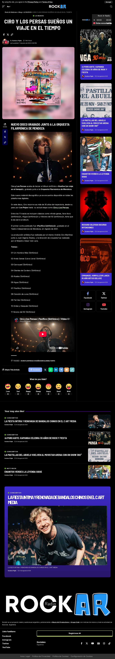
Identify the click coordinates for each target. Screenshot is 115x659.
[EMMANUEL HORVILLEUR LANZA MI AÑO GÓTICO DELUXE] (96, 255)
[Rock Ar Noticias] (57, 6)
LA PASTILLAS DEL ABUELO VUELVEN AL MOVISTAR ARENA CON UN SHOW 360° (95, 123)
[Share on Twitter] (7, 34)
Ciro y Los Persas (61, 207)
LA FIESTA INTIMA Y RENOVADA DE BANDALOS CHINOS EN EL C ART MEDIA (56, 499)
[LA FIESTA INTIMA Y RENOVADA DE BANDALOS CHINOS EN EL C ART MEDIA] (57, 535)
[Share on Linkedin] (56, 369)
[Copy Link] (11, 34)
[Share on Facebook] (3, 34)
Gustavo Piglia (17, 40)
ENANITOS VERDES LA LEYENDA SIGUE (23, 471)
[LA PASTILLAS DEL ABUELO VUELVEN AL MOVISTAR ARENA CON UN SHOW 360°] (96, 100)
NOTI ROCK (11, 468)
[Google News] (98, 643)
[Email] (66, 369)
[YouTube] (93, 643)
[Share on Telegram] (61, 369)
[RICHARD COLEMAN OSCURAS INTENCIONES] (96, 204)
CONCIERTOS (15, 493)
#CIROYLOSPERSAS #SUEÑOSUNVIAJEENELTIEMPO (38, 361)
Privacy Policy (33, 2)
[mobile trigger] (4, 6)
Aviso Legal (25, 656)
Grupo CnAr (75, 622)
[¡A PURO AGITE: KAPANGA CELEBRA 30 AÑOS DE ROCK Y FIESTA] (96, 46)
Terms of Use (47, 2)
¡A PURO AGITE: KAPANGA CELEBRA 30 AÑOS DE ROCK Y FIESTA (94, 69)
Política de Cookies (60, 656)
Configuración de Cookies (82, 656)
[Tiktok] (109, 643)
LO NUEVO (39, 16)
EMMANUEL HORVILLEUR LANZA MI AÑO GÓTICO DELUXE (95, 277)
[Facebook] (88, 295)
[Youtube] (104, 306)
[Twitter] (104, 295)
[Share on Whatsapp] (50, 369)
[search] (111, 6)
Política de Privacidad (41, 656)
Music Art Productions (60, 622)
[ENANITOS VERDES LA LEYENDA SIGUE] (96, 154)
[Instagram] (88, 306)
